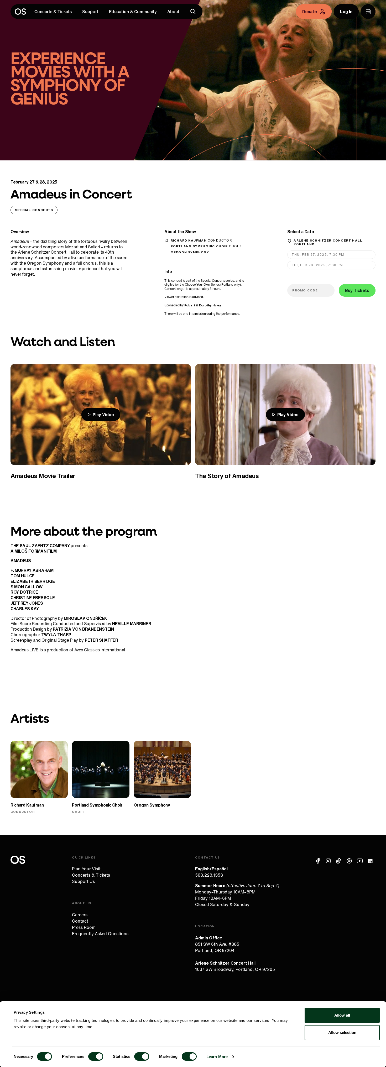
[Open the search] (193, 11)
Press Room (84, 927)
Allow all (342, 1015)
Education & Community (133, 11)
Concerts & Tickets (53, 11)
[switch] (95, 1056)
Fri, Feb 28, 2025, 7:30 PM (317, 265)
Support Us (83, 881)
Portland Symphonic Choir (206, 246)
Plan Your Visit (86, 869)
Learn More (217, 1056)
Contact (80, 921)
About (173, 11)
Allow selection (342, 1032)
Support (90, 11)
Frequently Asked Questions (100, 934)
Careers (79, 915)
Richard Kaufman (201, 240)
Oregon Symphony (190, 252)
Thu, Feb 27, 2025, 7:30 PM (318, 254)
